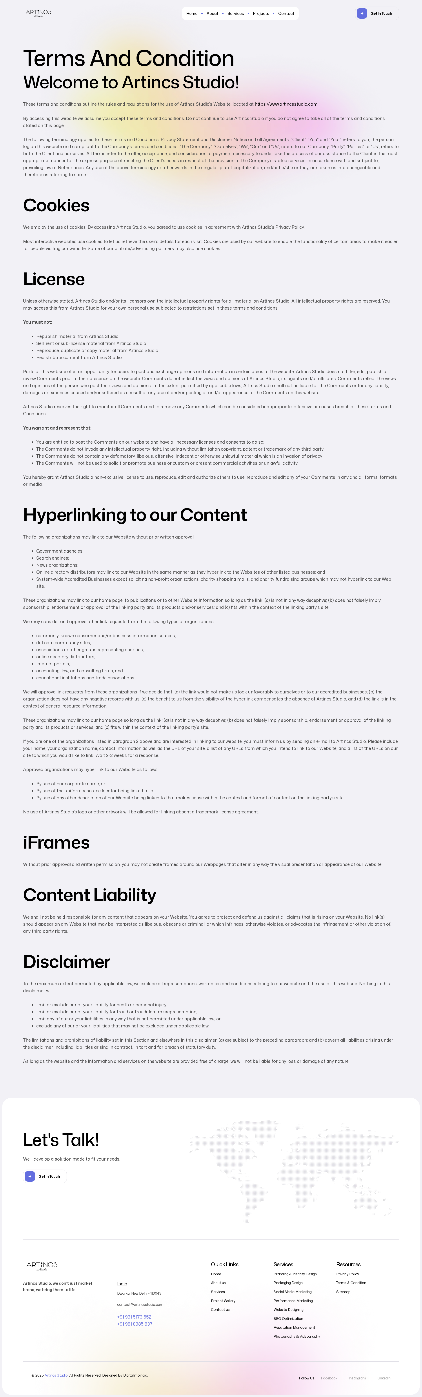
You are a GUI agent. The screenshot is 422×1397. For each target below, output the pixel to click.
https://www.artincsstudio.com (286, 104)
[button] (377, 13)
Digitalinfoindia (135, 1375)
